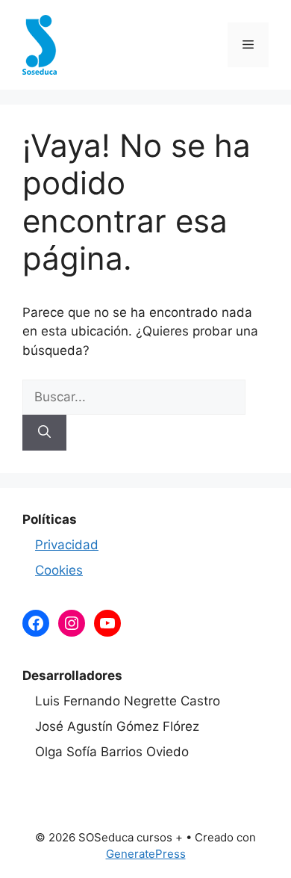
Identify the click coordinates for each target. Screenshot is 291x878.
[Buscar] (44, 433)
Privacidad (66, 544)
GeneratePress (146, 854)
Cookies (59, 570)
